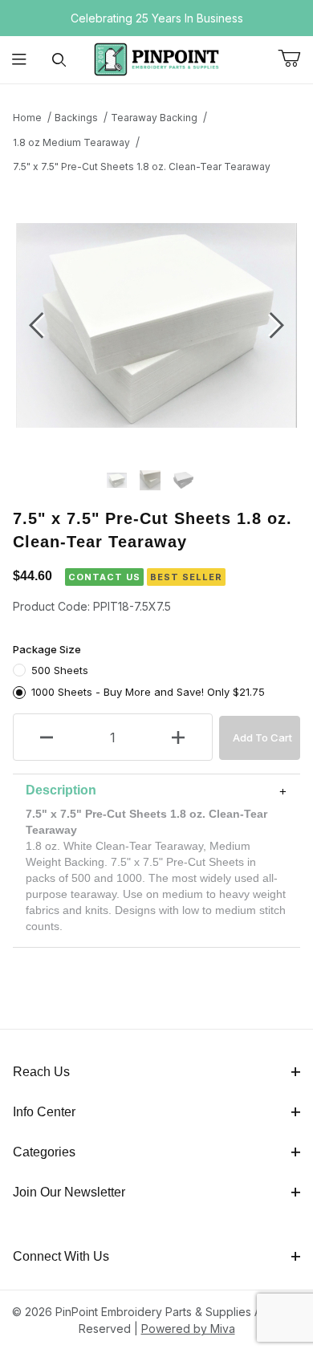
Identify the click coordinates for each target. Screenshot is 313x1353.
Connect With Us (61, 1256)
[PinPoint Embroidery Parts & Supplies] (156, 58)
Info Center (44, 1112)
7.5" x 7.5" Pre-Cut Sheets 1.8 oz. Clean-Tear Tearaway (141, 166)
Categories (44, 1152)
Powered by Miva (188, 1328)
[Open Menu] (19, 59)
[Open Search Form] (59, 59)
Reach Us (41, 1072)
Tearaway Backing (154, 118)
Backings (76, 118)
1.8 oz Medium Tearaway (71, 142)
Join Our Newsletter (69, 1192)
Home (27, 118)
